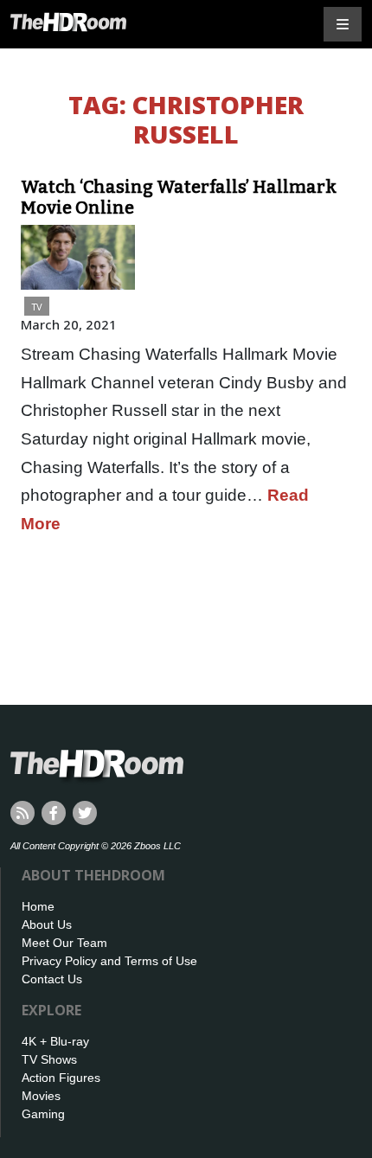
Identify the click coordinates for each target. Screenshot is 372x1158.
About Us (47, 924)
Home (38, 906)
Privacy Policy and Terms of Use (109, 961)
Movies (41, 1096)
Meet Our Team (64, 943)
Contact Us (52, 979)
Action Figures (61, 1077)
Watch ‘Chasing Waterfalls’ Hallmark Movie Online (179, 197)
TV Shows (49, 1059)
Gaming (43, 1114)
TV (36, 306)
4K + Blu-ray (55, 1041)
